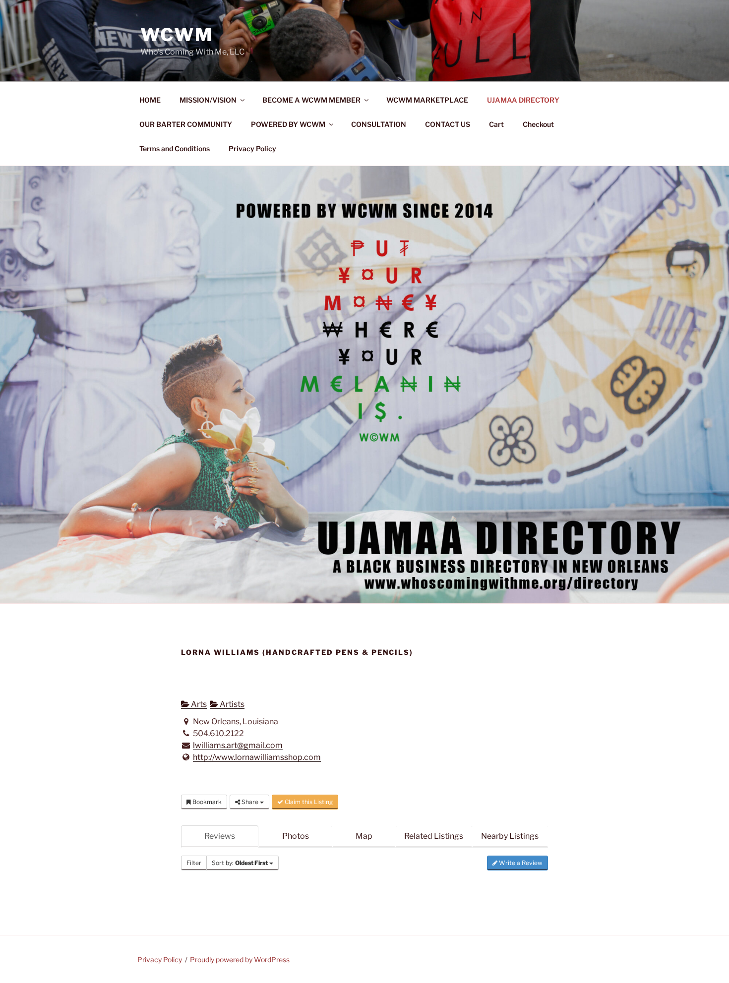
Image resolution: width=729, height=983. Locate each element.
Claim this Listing (308, 802)
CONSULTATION (378, 124)
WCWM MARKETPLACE (427, 100)
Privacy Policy (252, 148)
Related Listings (433, 836)
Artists (231, 704)
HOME (150, 100)
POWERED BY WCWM (288, 124)
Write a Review (520, 863)
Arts (198, 704)
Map (364, 836)
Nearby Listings (510, 836)
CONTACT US (447, 124)
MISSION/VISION (208, 100)
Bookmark (206, 802)
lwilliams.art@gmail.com (238, 745)
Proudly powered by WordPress (240, 959)
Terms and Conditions (174, 148)
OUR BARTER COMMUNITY (185, 124)
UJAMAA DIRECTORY (523, 100)
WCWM (177, 35)
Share (250, 802)
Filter (193, 863)
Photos (295, 836)
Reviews (219, 836)
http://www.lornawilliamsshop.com (257, 757)
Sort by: (240, 863)
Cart (496, 124)
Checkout (538, 124)
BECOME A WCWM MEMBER (311, 100)
